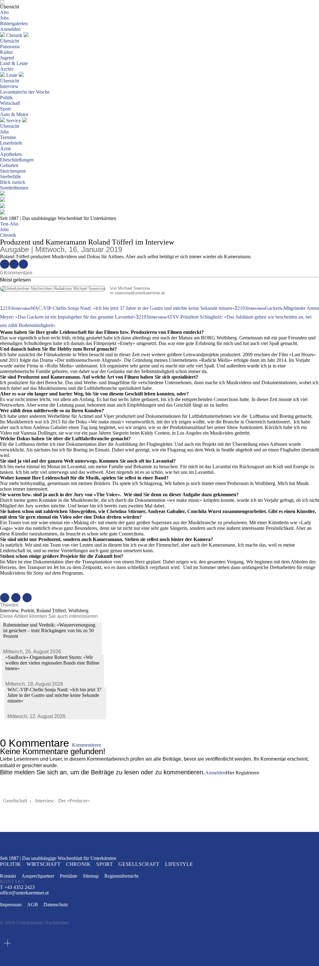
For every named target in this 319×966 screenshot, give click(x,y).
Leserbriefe (11, 143)
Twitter (14, 264)
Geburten (9, 165)
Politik (6, 97)
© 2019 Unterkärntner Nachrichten (34, 922)
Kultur (6, 52)
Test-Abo (9, 223)
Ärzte (5, 148)
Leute (11, 75)
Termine (8, 137)
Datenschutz (56, 904)
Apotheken (11, 154)
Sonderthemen (14, 187)
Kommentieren (86, 745)
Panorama (10, 46)
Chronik (14, 35)
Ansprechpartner (37, 876)
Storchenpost (13, 171)
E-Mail (23, 264)
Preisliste (68, 876)
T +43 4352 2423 (17, 887)
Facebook (4, 264)
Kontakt (8, 876)
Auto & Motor (14, 114)
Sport (5, 108)
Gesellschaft (15, 800)
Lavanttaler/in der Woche (25, 92)
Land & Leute (14, 63)
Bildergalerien (14, 23)
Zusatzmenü (7, 943)
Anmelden (10, 29)
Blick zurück (12, 182)
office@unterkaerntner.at (24, 893)
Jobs (4, 18)
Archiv (7, 69)
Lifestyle (179, 864)
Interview (9, 86)
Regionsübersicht (121, 876)
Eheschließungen (17, 159)
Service (13, 120)
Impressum (10, 904)
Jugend (7, 57)
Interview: (45, 800)
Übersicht (9, 6)
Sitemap (91, 876)
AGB (32, 904)
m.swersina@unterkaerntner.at (82, 293)
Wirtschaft (10, 103)
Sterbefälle (10, 176)
